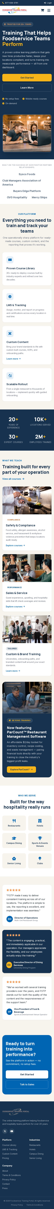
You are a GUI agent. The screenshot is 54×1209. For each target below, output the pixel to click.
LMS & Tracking (9, 1149)
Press (5, 1188)
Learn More (27, 87)
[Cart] (42, 10)
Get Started (27, 77)
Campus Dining (36, 1154)
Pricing (5, 1158)
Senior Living (35, 1158)
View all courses (11, 478)
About (5, 1171)
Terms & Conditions (11, 1175)
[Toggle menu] (49, 10)
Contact (6, 1184)
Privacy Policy (9, 1179)
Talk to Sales (27, 1084)
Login (49, 3)
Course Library (9, 1145)
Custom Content (9, 1154)
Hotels (32, 1149)
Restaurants (34, 1145)
